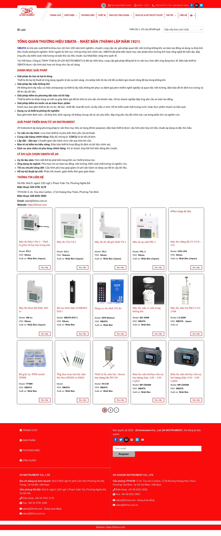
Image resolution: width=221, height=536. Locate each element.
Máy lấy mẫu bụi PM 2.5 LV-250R (185, 310)
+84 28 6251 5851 (130, 494)
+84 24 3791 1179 (44, 498)
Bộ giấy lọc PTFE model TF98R (32, 376)
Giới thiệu (69, 15)
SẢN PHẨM (28, 440)
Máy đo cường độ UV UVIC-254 (185, 243)
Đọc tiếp (44, 267)
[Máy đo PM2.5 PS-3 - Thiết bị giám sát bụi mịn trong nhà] (35, 222)
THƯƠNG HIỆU (31, 450)
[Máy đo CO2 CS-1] (72, 226)
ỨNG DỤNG (29, 460)
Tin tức (169, 15)
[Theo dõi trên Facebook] (192, 5)
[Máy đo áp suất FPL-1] (148, 228)
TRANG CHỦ (29, 430)
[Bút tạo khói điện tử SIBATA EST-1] (72, 291)
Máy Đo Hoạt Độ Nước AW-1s (34, 310)
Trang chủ (55, 15)
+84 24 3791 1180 (37, 503)
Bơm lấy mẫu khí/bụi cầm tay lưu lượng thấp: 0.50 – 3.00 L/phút (186, 377)
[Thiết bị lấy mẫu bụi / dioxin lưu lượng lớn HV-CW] (110, 358)
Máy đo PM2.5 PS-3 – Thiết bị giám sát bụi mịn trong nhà (34, 243)
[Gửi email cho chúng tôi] (196, 5)
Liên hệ (183, 15)
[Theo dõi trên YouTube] (142, 439)
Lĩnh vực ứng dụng (119, 15)
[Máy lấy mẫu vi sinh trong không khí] (148, 291)
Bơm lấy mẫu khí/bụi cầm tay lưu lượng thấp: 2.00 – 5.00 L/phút (148, 377)
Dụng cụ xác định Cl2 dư (108, 308)
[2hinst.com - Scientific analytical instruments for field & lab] (30, 11)
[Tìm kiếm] (103, 5)
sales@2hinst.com (32, 508)
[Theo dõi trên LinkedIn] (201, 5)
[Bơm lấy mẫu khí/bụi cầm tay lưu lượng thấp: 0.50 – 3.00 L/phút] (186, 358)
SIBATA (21, 48)
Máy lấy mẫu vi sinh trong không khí (147, 310)
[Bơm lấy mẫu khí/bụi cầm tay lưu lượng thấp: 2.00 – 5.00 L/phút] (148, 358)
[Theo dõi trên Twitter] (120, 439)
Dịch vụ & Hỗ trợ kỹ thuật (149, 15)
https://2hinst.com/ (37, 205)
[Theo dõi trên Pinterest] (131, 439)
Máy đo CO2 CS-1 (66, 241)
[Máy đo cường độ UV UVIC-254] (186, 225)
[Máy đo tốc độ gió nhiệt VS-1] (110, 229)
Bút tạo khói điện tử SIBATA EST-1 (72, 310)
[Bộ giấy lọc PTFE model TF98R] (35, 358)
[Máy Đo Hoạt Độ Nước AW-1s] (35, 291)
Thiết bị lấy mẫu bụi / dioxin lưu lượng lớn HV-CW (110, 376)
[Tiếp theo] (116, 410)
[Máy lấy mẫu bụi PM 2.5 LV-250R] (186, 291)
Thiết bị (102, 15)
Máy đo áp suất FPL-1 (144, 241)
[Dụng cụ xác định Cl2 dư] (110, 291)
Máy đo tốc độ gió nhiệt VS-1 (110, 241)
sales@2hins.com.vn (34, 513)
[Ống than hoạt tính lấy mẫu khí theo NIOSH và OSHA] (72, 358)
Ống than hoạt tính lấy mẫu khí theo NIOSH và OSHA (71, 376)
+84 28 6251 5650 (137, 489)
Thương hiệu (88, 15)
